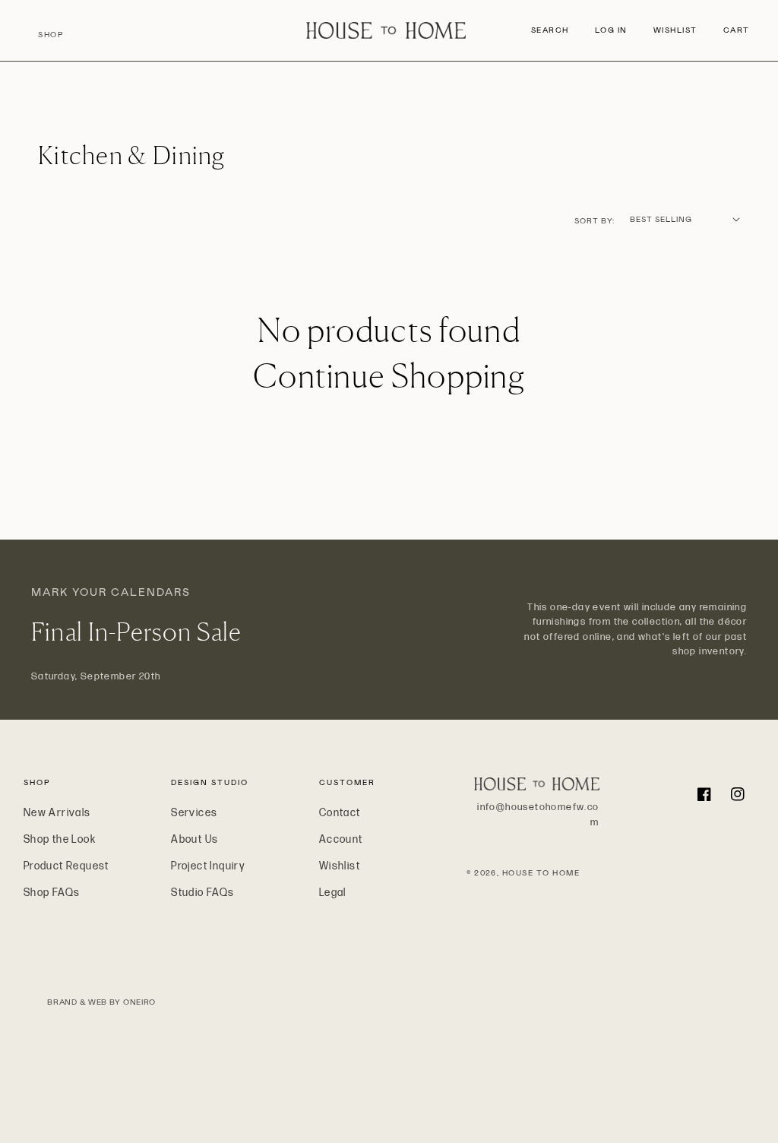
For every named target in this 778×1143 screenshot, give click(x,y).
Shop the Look (60, 839)
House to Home (541, 873)
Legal (332, 892)
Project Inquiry (208, 866)
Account (341, 839)
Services (194, 812)
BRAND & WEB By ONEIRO (101, 1002)
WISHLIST (675, 30)
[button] (549, 30)
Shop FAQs (52, 892)
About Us (194, 839)
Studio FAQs (202, 892)
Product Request (66, 866)
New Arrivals (57, 812)
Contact (340, 812)
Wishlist (339, 866)
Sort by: (594, 221)
